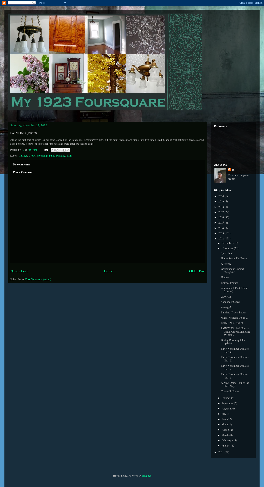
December (227, 243)
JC (233, 170)
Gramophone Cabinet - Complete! (233, 270)
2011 (221, 452)
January (226, 445)
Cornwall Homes (230, 391)
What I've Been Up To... (234, 317)
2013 (221, 233)
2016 (221, 217)
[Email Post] (46, 149)
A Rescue (226, 263)
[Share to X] (60, 150)
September (228, 403)
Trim (69, 155)
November (228, 248)
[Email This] (53, 150)
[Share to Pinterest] (68, 150)
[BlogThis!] (57, 150)
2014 (221, 228)
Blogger (146, 475)
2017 (221, 212)
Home (108, 271)
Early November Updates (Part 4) (235, 350)
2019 (221, 201)
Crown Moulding (38, 155)
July (224, 414)
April (225, 429)
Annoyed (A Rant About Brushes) (234, 289)
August (226, 408)
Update (225, 277)
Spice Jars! (227, 253)
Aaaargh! (226, 307)
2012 (221, 238)
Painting (60, 155)
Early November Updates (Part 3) (235, 358)
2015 (221, 222)
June (224, 419)
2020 (221, 196)
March (225, 435)
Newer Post (19, 271)
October (226, 398)
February (227, 440)
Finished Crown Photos (233, 312)
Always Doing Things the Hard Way (235, 384)
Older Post (197, 271)
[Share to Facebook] (64, 150)
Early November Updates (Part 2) (235, 367)
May (224, 424)
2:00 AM (226, 296)
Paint (52, 155)
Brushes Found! (229, 283)
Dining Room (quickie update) (233, 341)
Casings (23, 155)
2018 (221, 207)
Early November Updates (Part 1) (235, 375)
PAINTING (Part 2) (232, 323)
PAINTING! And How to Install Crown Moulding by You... (235, 331)
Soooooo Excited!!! (232, 302)
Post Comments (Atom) (38, 279)
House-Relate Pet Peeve (234, 258)
